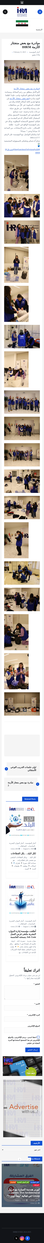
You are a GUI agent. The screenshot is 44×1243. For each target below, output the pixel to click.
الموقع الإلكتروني (34, 1026)
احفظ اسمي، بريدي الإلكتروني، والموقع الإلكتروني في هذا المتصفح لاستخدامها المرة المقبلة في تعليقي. (24, 1040)
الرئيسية (39, 30)
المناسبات (31, 846)
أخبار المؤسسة (34, 52)
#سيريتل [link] (10, 149)
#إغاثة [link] (37, 149)
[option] (22, 1185)
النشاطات (23, 846)
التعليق (37, 984)
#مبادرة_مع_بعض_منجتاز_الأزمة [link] (27, 89)
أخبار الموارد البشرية (16, 843)
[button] (29, 1159)
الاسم (37, 1004)
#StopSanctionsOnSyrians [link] (24, 149)
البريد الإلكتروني (33, 1015)
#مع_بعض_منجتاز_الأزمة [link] (20, 98)
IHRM (32, 1200)
